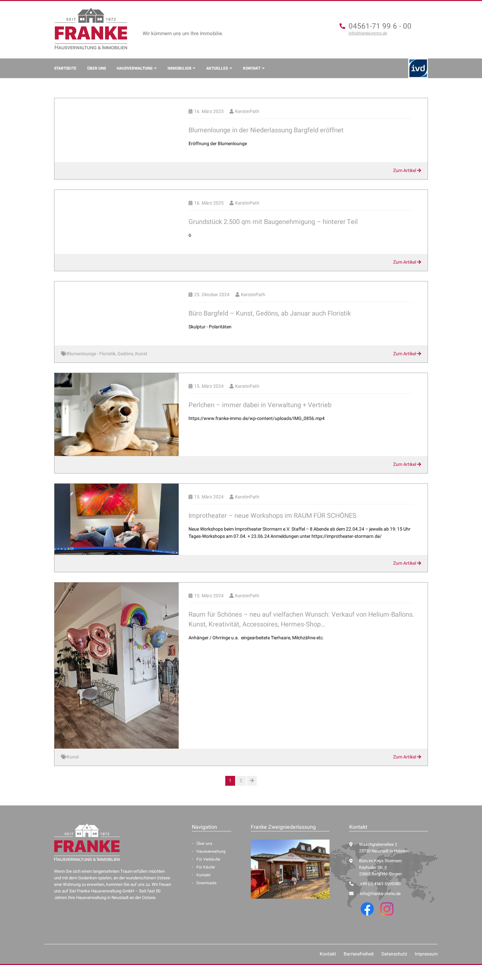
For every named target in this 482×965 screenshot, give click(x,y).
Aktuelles (217, 68)
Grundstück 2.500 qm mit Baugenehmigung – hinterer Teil (273, 222)
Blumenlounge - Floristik (91, 353)
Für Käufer (205, 867)
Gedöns (125, 353)
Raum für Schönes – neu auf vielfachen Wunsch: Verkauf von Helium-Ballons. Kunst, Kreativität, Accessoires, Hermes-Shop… (301, 619)
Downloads (206, 883)
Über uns (96, 68)
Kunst (141, 353)
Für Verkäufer (208, 859)
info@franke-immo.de (368, 33)
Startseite (65, 68)
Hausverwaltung (134, 68)
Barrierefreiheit (359, 954)
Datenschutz (394, 954)
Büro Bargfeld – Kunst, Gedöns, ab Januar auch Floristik (270, 313)
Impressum (426, 954)
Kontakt (251, 68)
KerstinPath (247, 111)
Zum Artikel (405, 170)
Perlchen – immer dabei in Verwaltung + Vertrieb (260, 405)
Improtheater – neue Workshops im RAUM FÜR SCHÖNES (272, 515)
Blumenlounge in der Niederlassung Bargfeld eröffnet (266, 130)
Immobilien (179, 68)
